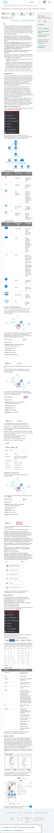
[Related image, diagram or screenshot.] (11, 133)
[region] (20, 829)
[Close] (39, 826)
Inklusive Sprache (15, 20)
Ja (39, 21)
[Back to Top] (30, 806)
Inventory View (7, 42)
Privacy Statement (6, 830)
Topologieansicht (8, 36)
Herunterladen (22, 15)
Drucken (31, 15)
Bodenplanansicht (8, 50)
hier (31, 70)
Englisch (13, 15)
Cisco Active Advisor (20, 69)
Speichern (6, 13)
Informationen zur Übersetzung (28, 20)
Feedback (41, 24)
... (1, 5)
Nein (45, 21)
